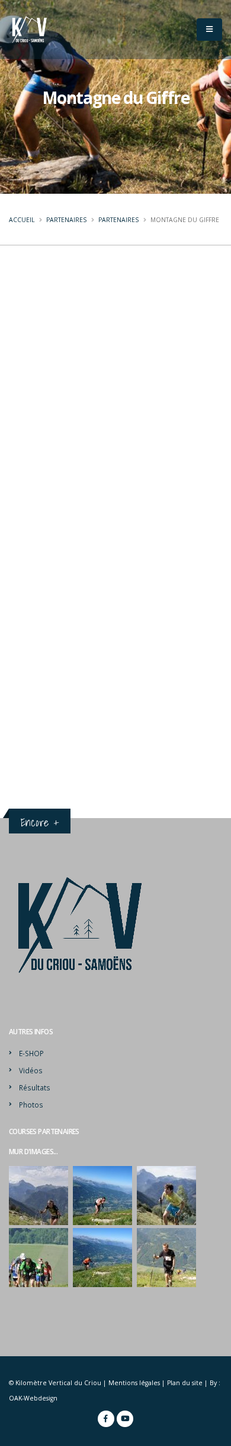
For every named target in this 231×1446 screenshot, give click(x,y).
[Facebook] (106, 1419)
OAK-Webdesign (33, 1398)
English (152, 261)
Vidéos (31, 1070)
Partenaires (66, 220)
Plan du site (185, 1383)
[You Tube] (125, 1419)
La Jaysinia (39, 630)
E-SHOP (31, 1053)
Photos (31, 1104)
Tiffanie (34, 719)
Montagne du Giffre (58, 674)
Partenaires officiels (69, 511)
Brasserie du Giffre (54, 741)
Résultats (34, 1087)
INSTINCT (37, 652)
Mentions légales (134, 1383)
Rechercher (71, 576)
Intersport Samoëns (56, 697)
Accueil (21, 220)
